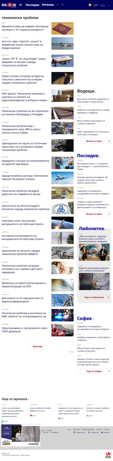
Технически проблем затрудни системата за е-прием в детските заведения (22, 269)
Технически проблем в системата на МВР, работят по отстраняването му (24, 315)
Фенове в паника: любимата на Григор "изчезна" (98, 409)
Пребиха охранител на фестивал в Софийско (94, 338)
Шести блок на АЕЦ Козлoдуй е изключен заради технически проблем (25, 207)
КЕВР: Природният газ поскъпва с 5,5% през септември (93, 133)
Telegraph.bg (54, 432)
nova (5, 421)
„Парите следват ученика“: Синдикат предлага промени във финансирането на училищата (93, 205)
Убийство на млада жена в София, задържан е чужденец (93, 111)
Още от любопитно (94, 297)
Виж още (37, 346)
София (84, 318)
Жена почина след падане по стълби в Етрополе (91, 122)
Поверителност (80, 432)
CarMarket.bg (41, 430)
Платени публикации (88, 429)
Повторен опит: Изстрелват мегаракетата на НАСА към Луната (22, 222)
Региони (48, 4)
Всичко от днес (94, 141)
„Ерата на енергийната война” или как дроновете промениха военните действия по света (12, 412)
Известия (106, 432)
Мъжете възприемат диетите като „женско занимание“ (94, 269)
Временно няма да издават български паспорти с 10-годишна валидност (25, 28)
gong (90, 416)
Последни (32, 5)
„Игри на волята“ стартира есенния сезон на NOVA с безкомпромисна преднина (93, 239)
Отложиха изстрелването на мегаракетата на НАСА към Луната (22, 237)
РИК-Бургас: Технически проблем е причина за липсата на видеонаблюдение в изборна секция (24, 97)
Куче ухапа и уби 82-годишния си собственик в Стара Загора (93, 100)
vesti (62, 418)
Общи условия (25, 455)
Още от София (94, 371)
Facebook (106, 429)
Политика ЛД (94, 432)
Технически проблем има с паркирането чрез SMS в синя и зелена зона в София (21, 129)
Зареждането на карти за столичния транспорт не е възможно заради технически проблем (24, 147)
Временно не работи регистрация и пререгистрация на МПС (24, 285)
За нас (69, 429)
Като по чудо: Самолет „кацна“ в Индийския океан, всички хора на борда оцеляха (22, 45)
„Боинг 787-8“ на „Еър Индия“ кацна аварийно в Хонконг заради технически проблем (24, 62)
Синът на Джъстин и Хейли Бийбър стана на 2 (40, 409)
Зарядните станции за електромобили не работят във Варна (25, 162)
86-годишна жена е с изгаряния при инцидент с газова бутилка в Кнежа (93, 166)
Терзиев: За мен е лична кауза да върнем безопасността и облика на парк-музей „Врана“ (93, 362)
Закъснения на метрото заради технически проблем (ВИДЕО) (21, 252)
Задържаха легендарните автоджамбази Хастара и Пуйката (93, 192)
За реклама (76, 429)
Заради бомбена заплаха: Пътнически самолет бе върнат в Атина (25, 177)
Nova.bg (45, 432)
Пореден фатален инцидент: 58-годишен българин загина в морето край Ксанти (92, 180)
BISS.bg (49, 430)
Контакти (99, 429)
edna (34, 416)
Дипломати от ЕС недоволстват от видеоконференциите (22, 300)
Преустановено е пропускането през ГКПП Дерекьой (24, 330)
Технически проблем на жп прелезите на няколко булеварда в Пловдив (25, 113)
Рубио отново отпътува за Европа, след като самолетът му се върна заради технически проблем (23, 79)
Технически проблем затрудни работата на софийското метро (21, 192)
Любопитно (91, 228)
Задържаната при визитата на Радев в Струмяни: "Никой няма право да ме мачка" (70, 411)
